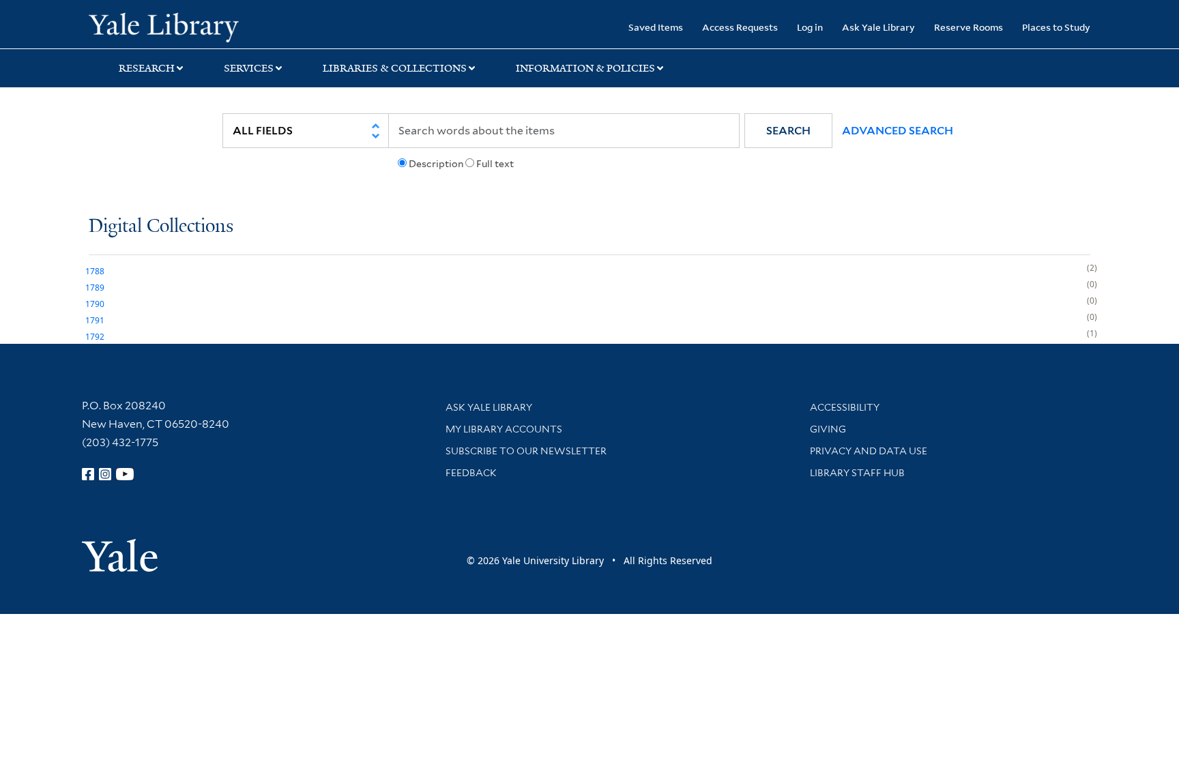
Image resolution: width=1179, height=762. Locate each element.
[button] (788, 130)
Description (436, 163)
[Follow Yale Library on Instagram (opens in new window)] (105, 474)
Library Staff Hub (857, 472)
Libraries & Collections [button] (395, 68)
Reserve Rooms (968, 26)
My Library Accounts (504, 429)
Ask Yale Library (878, 26)
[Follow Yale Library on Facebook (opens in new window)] (88, 474)
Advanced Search (897, 130)
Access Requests (740, 26)
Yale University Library (164, 26)
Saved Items (655, 26)
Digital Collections (161, 226)
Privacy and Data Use (868, 450)
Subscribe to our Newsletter (526, 450)
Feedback (471, 472)
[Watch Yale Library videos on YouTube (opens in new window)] (125, 474)
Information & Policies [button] (585, 68)
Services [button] (249, 68)
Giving (828, 429)
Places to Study (1056, 26)
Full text (495, 163)
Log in (810, 26)
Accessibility (844, 407)
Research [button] (147, 68)
